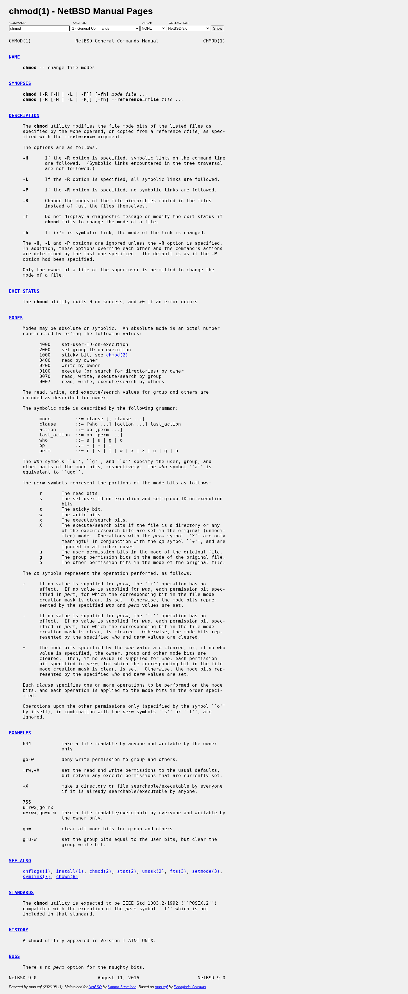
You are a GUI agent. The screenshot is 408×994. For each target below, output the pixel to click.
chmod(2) (117, 355)
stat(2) (127, 871)
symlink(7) (37, 876)
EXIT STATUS (24, 291)
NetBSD (95, 987)
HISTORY (18, 929)
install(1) (70, 871)
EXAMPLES (20, 732)
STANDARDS (21, 892)
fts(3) (178, 871)
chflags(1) (37, 871)
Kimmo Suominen (122, 987)
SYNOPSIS (20, 83)
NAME (14, 57)
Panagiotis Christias (190, 987)
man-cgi (161, 987)
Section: (81, 23)
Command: (19, 23)
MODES (16, 317)
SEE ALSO (20, 860)
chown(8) (67, 876)
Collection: (179, 23)
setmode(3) (206, 871)
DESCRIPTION (24, 115)
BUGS (14, 956)
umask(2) (153, 871)
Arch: (149, 23)
